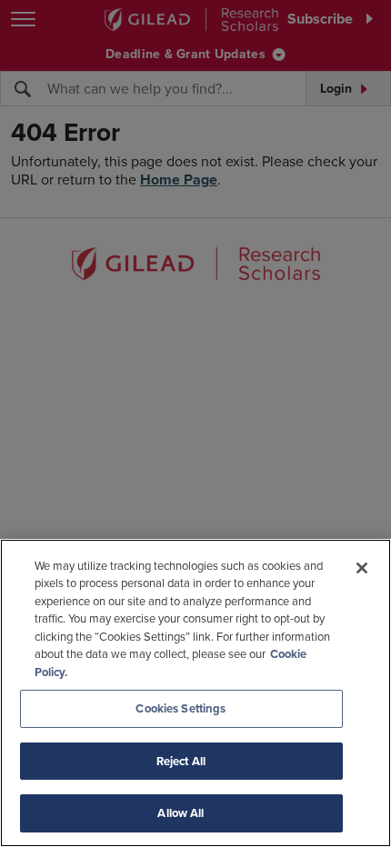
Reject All (181, 761)
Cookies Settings (180, 708)
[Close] (362, 568)
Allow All (180, 813)
